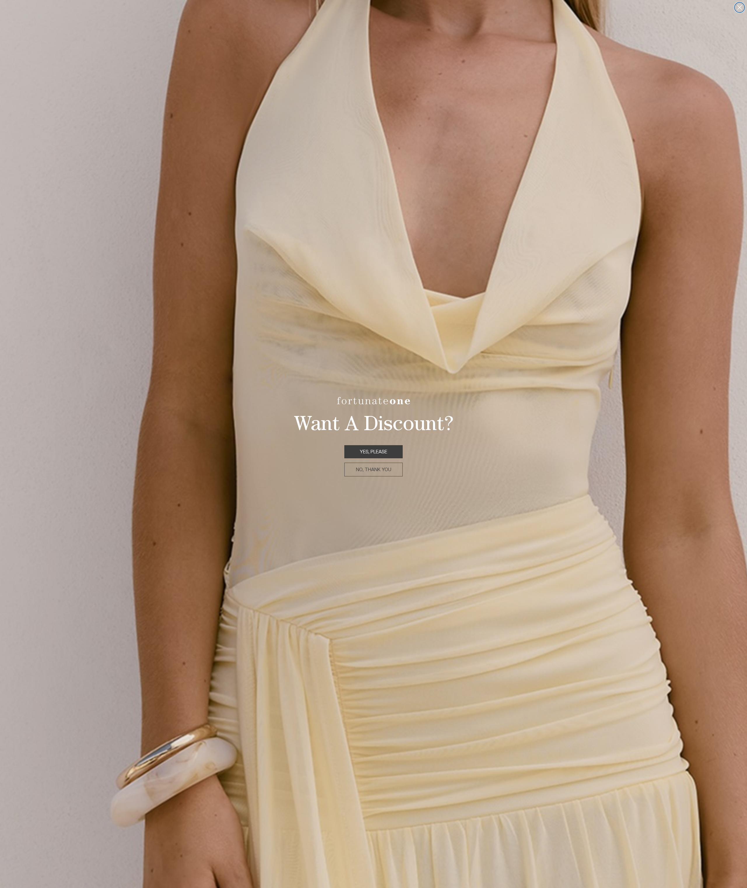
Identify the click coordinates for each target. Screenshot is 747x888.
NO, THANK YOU (373, 469)
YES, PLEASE (373, 452)
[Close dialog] (739, 7)
